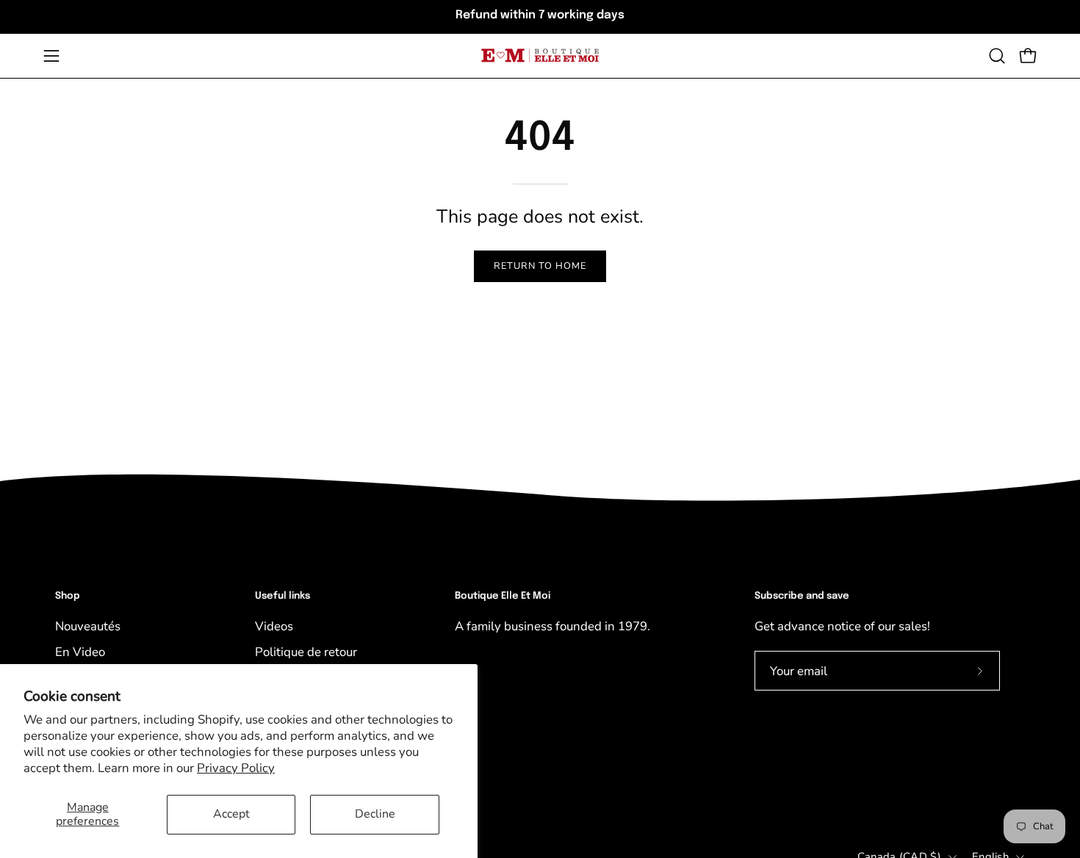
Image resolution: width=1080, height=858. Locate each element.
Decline (375, 814)
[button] (997, 55)
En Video (80, 652)
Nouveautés (87, 626)
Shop (67, 596)
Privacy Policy (236, 768)
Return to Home (540, 266)
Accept (231, 814)
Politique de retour (306, 652)
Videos (274, 626)
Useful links (282, 596)
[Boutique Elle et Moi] (540, 55)
